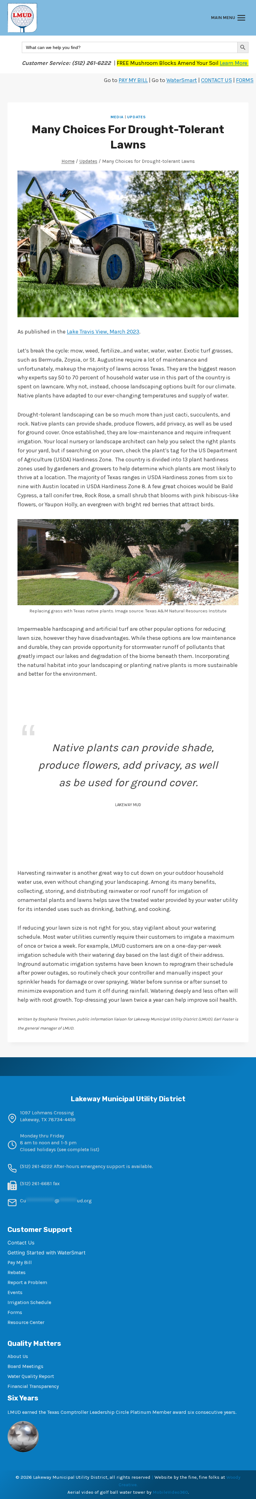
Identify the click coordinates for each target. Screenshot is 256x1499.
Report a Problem (27, 1282)
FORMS (245, 80)
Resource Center (25, 1322)
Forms (14, 1312)
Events (14, 1292)
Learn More (234, 63)
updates (136, 116)
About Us (17, 1356)
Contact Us (20, 1242)
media (117, 116)
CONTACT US (216, 80)
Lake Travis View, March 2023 (103, 331)
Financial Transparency (33, 1386)
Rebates (16, 1272)
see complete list (78, 1149)
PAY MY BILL (133, 80)
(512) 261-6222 (36, 1166)
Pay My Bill (19, 1262)
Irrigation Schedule (29, 1302)
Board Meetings (25, 1366)
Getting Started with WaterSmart (46, 1252)
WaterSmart (181, 80)
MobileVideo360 (170, 1492)
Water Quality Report (30, 1376)
